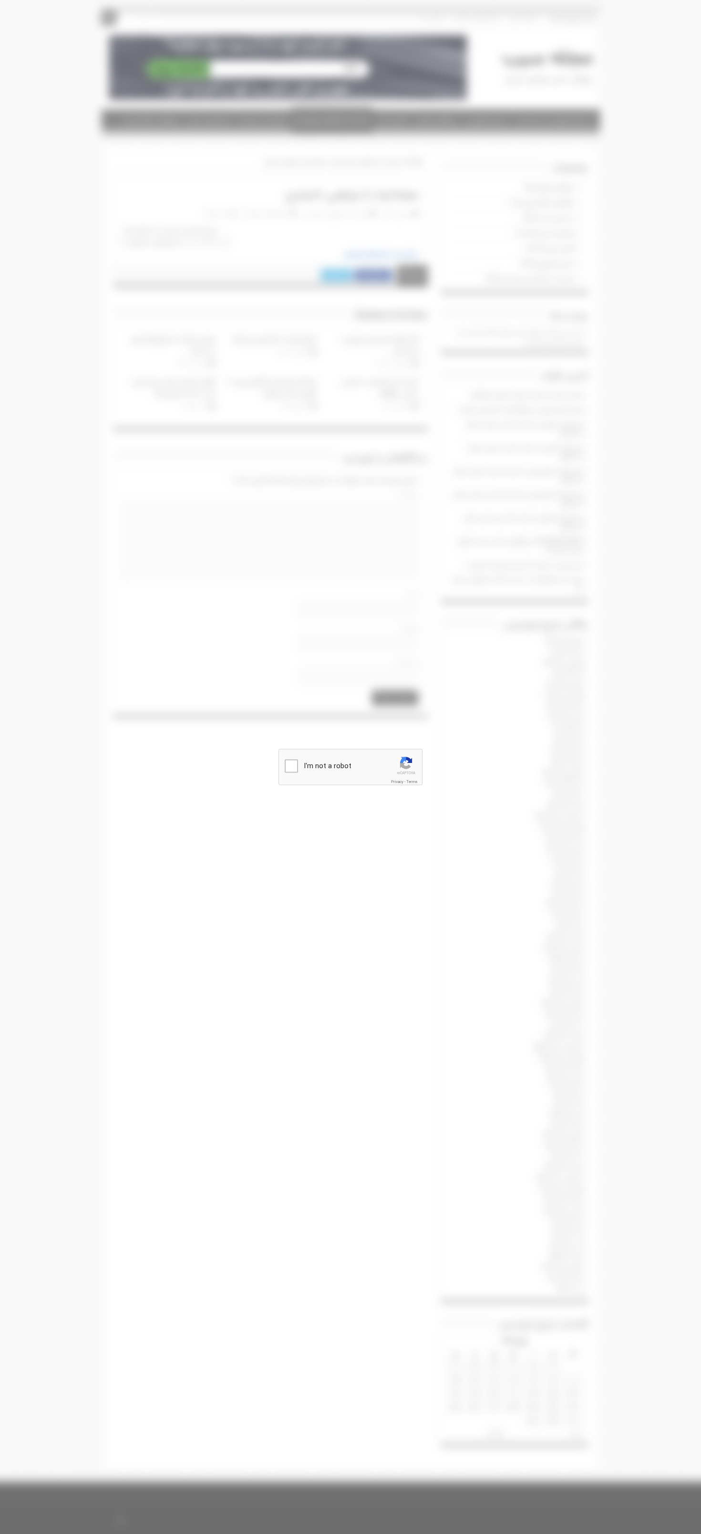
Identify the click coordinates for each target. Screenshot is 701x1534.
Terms (411, 782)
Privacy (397, 782)
